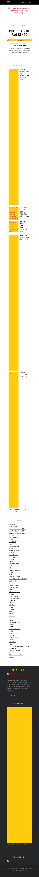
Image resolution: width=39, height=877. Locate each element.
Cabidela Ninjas (14, 546)
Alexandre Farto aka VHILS (17, 529)
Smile (11, 631)
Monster (12, 600)
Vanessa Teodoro (14, 650)
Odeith (11, 611)
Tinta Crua (12, 642)
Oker (11, 613)
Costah (11, 552)
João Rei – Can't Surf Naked (18, 579)
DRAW (11, 559)
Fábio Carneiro (14, 563)
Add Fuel (12, 524)
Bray (10, 544)
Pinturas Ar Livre (14, 622)
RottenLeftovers (14, 629)
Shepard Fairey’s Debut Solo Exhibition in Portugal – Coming (24, 74)
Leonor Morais (14, 585)
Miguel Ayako (13, 596)
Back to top (19, 873)
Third (11, 639)
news (12, 43)
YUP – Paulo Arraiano (16, 655)
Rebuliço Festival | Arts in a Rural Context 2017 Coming (24, 227)
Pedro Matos (13, 618)
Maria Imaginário (14, 592)
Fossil (11, 572)
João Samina (13, 581)
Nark (11, 607)
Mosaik (11, 603)
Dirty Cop (12, 557)
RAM (11, 624)
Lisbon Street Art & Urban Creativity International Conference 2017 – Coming (19, 442)
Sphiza (11, 633)
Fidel (11, 568)
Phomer (11, 620)
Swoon (11, 635)
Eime (11, 561)
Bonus (11, 539)
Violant (11, 653)
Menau (11, 594)
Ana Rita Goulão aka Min (17, 531)
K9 (10, 583)
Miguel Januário (14, 598)
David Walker (13, 555)
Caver (11, 548)
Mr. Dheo (12, 605)
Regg (11, 626)
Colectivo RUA (14, 550)
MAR (11, 589)
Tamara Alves (13, 637)
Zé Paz (11, 657)
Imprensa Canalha (14, 576)
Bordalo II (12, 542)
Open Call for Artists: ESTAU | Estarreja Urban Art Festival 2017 (24, 212)
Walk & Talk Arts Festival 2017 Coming (24, 237)
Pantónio (12, 616)
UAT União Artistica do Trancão (19, 646)
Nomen (11, 609)
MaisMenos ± (13, 587)
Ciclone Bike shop (19, 45)
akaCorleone (13, 526)
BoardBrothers (14, 537)
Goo (10, 574)
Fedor (11, 566)
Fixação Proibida (14, 570)
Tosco (11, 644)
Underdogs (12, 648)
